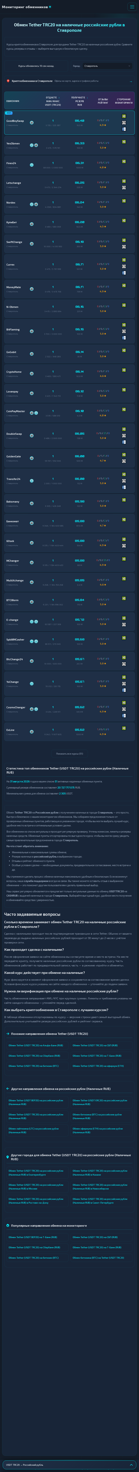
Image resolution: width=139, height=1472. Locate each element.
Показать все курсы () (69, 753)
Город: (76, 65)
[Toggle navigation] (132, 7)
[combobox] (107, 66)
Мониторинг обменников (25, 7)
